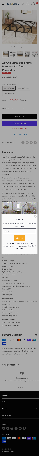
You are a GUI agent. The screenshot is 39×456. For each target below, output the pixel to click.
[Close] (35, 216)
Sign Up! (19, 238)
